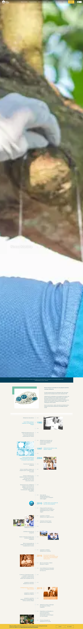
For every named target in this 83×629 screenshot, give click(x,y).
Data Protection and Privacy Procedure (29, 627)
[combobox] (79, 2)
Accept (60, 626)
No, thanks (69, 626)
